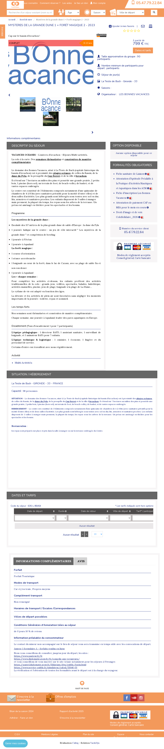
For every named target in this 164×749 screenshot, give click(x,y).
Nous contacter (147, 734)
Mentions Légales (49, 734)
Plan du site (88, 734)
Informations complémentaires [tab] (23, 138)
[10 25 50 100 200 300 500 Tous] (95, 534)
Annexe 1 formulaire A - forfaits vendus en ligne (39, 648)
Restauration (19, 426)
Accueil (11, 19)
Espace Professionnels (121, 736)
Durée (61, 511)
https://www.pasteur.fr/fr (28, 656)
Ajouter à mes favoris (122, 26)
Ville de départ (120, 511)
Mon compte (99, 3)
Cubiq (75, 742)
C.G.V (17, 734)
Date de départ (34, 511)
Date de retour (88, 511)
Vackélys (94, 742)
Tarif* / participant (145, 511)
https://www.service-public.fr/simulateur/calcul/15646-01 (45, 667)
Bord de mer (25, 19)
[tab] (131, 31)
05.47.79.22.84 (149, 2)
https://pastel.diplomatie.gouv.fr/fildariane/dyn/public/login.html (50, 664)
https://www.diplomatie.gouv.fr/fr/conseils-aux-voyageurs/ (47, 658)
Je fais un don (81, 3)
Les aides (67, 3)
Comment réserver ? (50, 3)
